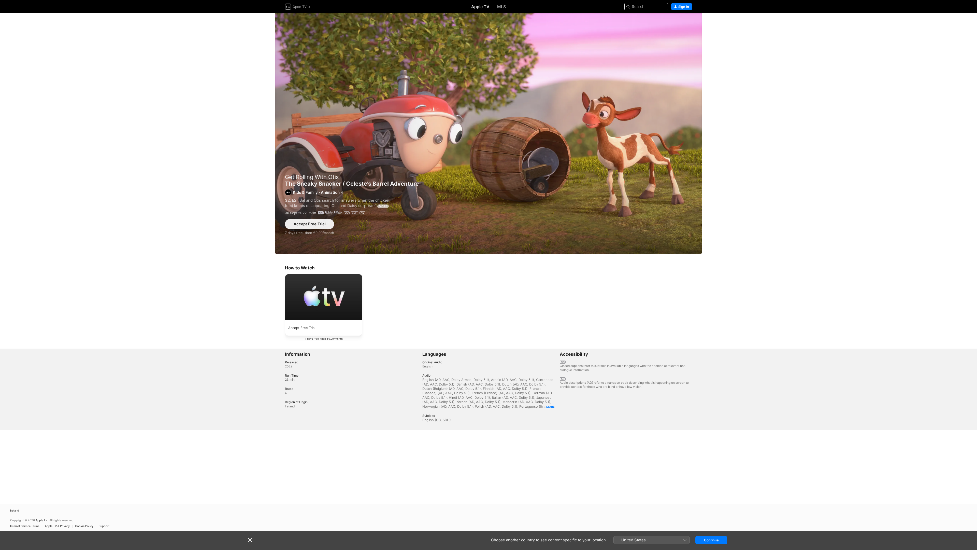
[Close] (250, 540)
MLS (501, 6)
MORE (383, 206)
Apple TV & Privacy (57, 526)
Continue (711, 540)
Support (104, 526)
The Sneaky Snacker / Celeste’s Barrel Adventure (488, 133)
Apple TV (480, 6)
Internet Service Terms (24, 526)
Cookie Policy (84, 526)
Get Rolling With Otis (312, 177)
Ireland (14, 510)
